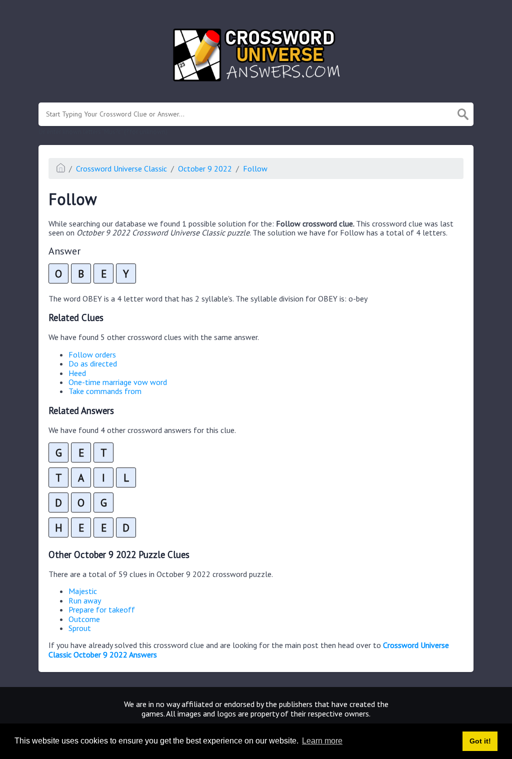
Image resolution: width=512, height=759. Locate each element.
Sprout (79, 628)
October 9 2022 (205, 169)
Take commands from (105, 391)
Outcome (84, 619)
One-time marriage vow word (117, 382)
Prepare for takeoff (101, 609)
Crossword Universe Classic (121, 169)
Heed (77, 373)
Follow (255, 169)
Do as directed (92, 363)
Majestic (82, 591)
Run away (84, 601)
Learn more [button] (322, 740)
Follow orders (92, 355)
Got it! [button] (480, 741)
